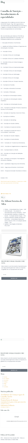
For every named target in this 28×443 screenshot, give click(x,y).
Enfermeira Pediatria (7, 405)
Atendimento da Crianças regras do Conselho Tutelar (12, 396)
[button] (14, 230)
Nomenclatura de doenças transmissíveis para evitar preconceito (13, 401)
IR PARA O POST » (5, 398)
